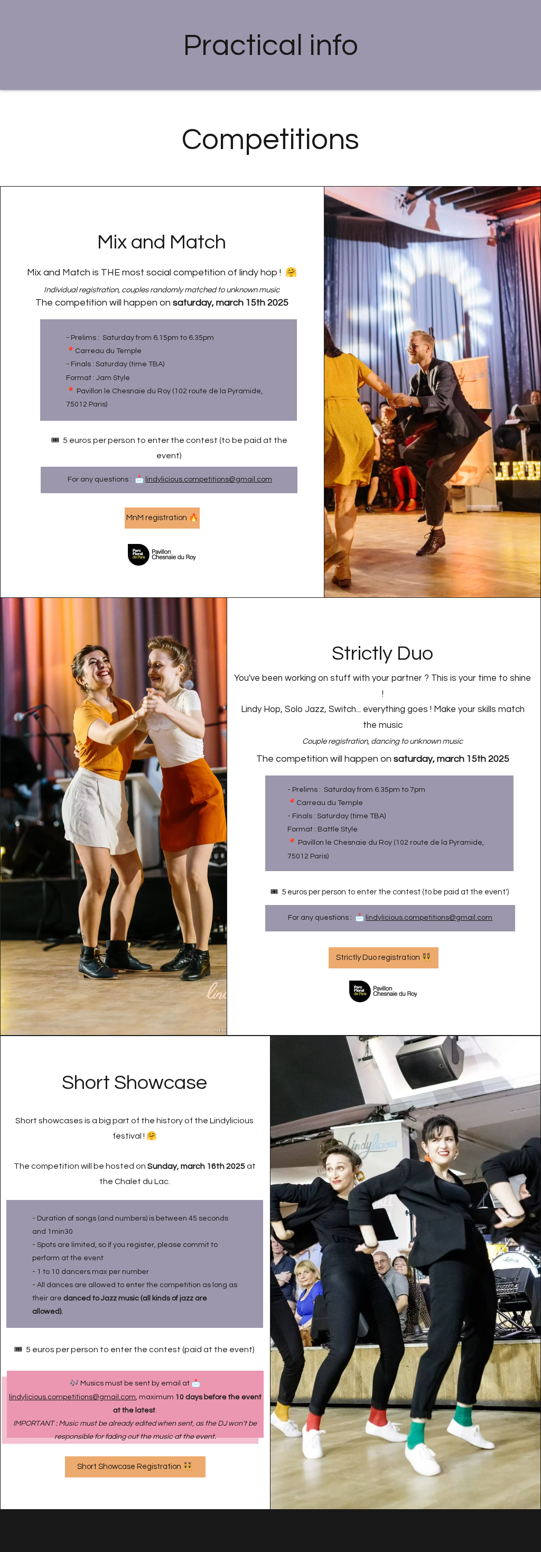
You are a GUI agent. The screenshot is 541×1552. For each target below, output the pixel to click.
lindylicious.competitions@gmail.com (208, 479)
